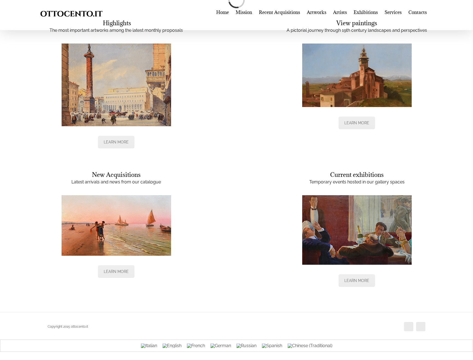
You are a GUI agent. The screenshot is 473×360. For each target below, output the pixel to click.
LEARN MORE (116, 142)
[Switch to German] (221, 346)
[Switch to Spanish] (272, 346)
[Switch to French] (196, 346)
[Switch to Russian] (246, 346)
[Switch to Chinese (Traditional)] (310, 346)
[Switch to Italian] (149, 346)
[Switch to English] (172, 346)
